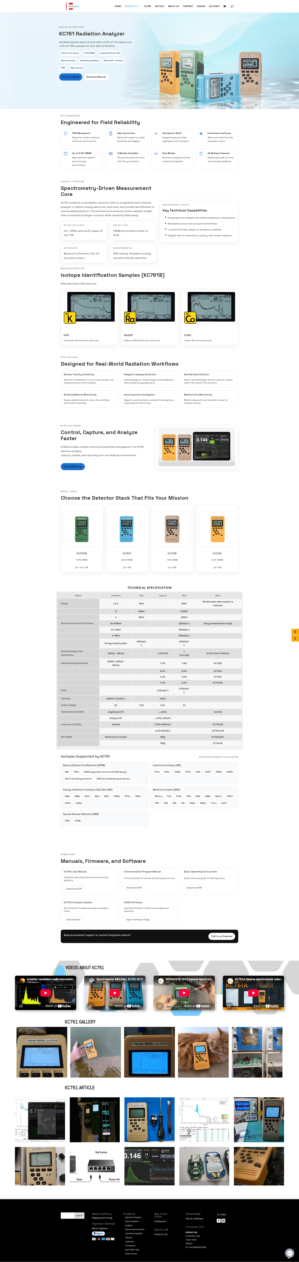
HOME (118, 6)
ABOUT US (173, 6)
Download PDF (74, 888)
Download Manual (96, 76)
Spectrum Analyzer (133, 1217)
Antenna (128, 1237)
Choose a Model (71, 76)
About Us (221, 1225)
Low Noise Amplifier (134, 1233)
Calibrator (129, 1241)
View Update (73, 919)
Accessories (130, 1245)
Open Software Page (138, 919)
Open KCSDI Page (72, 466)
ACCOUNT (214, 6)
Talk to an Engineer (222, 936)
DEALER (201, 6)
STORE (147, 6)
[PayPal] (98, 1234)
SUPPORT (188, 6)
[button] (18, 1052)
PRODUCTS (131, 6)
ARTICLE (159, 6)
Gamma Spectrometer (135, 1229)
